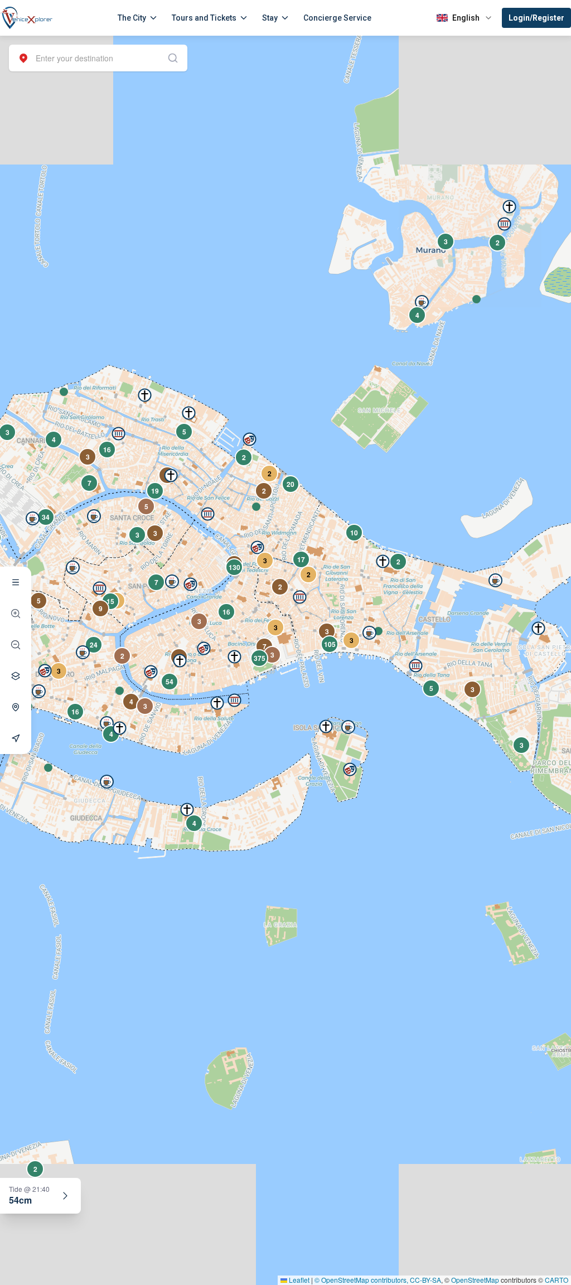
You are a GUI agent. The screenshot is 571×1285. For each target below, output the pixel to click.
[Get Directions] (15, 738)
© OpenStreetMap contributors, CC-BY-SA (377, 1279)
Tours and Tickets (204, 17)
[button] (476, 299)
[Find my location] (15, 707)
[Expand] (65, 1196)
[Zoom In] (15, 613)
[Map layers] (15, 676)
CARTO (556, 1279)
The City (132, 17)
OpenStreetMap (475, 1279)
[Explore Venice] (15, 582)
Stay (270, 17)
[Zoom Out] (15, 645)
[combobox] (98, 58)
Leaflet (298, 1279)
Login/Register (536, 17)
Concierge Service (337, 17)
